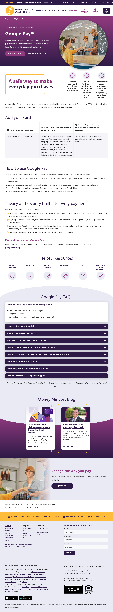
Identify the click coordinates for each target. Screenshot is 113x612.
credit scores (41, 437)
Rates (94, 2)
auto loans (30, 577)
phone (24, 582)
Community (65, 2)
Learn (39, 2)
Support (46, 2)
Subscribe (69, 552)
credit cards (9, 579)
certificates (23, 574)
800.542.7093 (54, 516)
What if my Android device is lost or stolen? (27, 368)
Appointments (84, 2)
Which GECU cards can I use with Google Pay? (28, 340)
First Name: (68, 536)
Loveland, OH (41, 589)
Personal (9, 2)
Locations (101, 2)
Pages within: (15, 19)
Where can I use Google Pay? (20, 333)
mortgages (21, 577)
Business (18, 2)
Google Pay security (37, 53)
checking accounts (38, 572)
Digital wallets (30, 27)
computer (42, 579)
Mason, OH (9, 592)
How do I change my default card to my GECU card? (31, 347)
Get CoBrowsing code (42, 533)
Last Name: (68, 544)
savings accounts (11, 574)
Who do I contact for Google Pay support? (26, 375)
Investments (29, 2)
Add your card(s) (15, 53)
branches (25, 587)
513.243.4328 (41, 516)
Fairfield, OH (30, 589)
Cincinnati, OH (20, 589)
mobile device (10, 582)
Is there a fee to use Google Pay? (22, 326)
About (53, 2)
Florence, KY (35, 587)
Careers (74, 2)
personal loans (40, 577)
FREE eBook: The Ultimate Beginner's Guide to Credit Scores (39, 429)
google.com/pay (12, 247)
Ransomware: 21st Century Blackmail (73, 426)
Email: (66, 529)
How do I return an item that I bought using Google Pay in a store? (38, 354)
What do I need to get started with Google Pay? (29, 304)
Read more (33, 446)
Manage (15, 27)
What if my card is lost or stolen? (22, 361)
